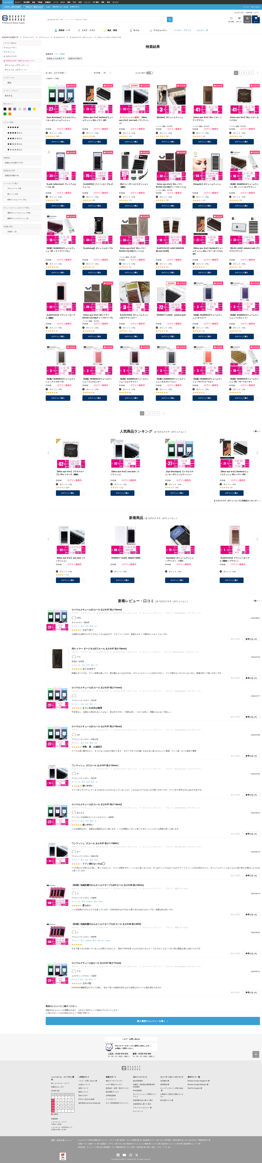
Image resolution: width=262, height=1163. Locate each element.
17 (56, 1105)
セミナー (18, 2)
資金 (33, 2)
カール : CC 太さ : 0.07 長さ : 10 (85, 665)
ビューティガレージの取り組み (171, 1088)
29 (72, 1108)
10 (56, 1103)
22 (72, 1105)
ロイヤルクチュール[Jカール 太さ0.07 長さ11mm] (96, 962)
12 (63, 1103)
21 (69, 1105)
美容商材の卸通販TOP (10, 37)
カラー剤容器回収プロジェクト (117, 1103)
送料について (83, 1088)
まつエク (116, 2)
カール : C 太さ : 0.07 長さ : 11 (84, 704)
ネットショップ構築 (140, 1144)
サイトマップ (138, 1111)
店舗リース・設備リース (88, 1144)
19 (63, 1105)
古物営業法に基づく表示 (142, 1104)
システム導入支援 (158, 1144)
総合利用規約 (138, 1081)
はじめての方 (239, 12)
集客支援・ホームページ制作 (89, 1147)
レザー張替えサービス (114, 1084)
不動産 (40, 2)
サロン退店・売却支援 (135, 1147)
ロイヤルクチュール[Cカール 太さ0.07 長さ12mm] (97, 804)
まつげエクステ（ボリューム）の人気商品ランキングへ (236, 500)
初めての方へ (83, 1095)
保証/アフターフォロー (114, 1081)
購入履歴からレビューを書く (151, 1020)
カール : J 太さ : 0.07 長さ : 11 (84, 979)
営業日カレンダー (57, 1087)
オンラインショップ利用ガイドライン (144, 1095)
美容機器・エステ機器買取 (113, 1147)
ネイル (136, 30)
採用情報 (163, 1084)
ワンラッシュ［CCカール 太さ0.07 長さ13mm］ (96, 765)
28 (69, 1108)
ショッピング (7, 2)
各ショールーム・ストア (60, 1083)
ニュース (87, 2)
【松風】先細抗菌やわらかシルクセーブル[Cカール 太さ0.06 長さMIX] (106, 923)
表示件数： (98, 73)
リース (55, 2)
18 (59, 1105)
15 (72, 1103)
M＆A (63, 2)
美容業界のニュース (190, 1144)
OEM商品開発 (111, 1095)
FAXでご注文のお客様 (86, 1099)
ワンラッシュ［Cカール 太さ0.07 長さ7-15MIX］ (96, 843)
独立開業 (27, 2)
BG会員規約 (137, 1090)
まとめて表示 (140, 73)
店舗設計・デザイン (107, 1144)
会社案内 (163, 1081)
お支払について (84, 1084)
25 (59, 1108)
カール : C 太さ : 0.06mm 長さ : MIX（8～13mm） (92, 940)
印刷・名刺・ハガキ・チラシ (157, 1147)
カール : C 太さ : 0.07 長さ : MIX (85, 860)
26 (63, 1108)
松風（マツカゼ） (182, 888)
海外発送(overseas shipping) (89, 1103)
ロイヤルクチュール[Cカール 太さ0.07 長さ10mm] (97, 609)
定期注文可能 (11, 175)
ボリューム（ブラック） (17, 65)
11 (59, 1103)
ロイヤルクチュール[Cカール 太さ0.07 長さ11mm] (97, 687)
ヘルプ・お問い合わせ (131, 1039)
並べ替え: (49, 73)
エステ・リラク (88, 30)
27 (66, 1108)
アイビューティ (160, 30)
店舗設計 (48, 2)
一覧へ (255, 431)
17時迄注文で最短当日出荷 (34, 7)
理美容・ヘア (64, 30)
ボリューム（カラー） (16, 69)
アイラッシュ (44, 37)
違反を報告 (235, 639)
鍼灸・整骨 (112, 30)
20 (66, 1105)
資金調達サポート (149, 1140)
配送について (83, 1092)
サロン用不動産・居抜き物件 (170, 1140)
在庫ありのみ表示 (14, 162)
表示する (8, 95)
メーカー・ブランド (182, 30)
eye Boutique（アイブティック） (188, 613)
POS (74, 2)
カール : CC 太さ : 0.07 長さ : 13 (85, 782)
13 (66, 1103)
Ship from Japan (194, 1088)
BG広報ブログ (165, 1100)
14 (69, 1103)
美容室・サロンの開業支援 (129, 1140)
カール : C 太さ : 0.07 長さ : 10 (84, 626)
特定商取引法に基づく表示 (143, 1100)
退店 (108, 2)
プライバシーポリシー (141, 1107)
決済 (80, 2)
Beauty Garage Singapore (197, 1081)
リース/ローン (111, 1099)
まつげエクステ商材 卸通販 (88, 1140)
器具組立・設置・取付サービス (117, 1088)
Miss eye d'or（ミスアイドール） (186, 652)
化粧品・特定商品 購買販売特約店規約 (144, 1085)
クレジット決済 (174, 1144)
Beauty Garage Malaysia (197, 1084)
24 (56, 1108)
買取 (102, 2)
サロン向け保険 (124, 1144)
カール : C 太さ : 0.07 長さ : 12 (84, 821)
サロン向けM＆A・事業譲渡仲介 (196, 1140)
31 (56, 1111)
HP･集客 (96, 2)
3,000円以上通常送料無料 (12, 7)
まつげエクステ (59, 37)
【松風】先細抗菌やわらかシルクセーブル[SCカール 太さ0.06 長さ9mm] (108, 884)
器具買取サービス (112, 1092)
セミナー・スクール (108, 1140)
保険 (68, 2)
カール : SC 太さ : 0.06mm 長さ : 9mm (87, 901)
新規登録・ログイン (253, 12)
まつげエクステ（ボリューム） (81, 37)
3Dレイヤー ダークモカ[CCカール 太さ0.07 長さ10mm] (99, 648)
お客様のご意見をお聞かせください (171, 1095)
